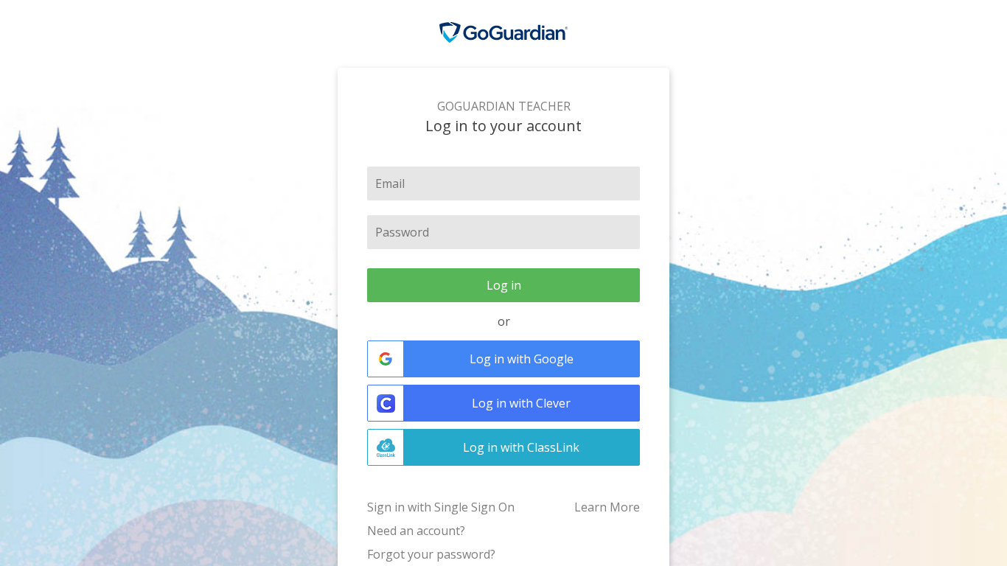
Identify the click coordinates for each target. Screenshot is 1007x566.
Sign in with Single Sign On (441, 507)
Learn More (607, 507)
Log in (504, 285)
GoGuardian (503, 32)
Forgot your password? (431, 554)
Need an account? (416, 531)
